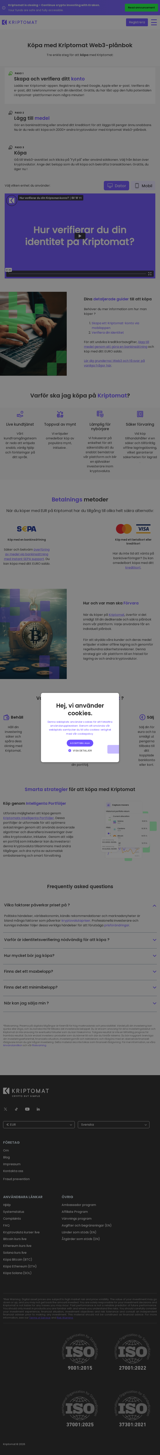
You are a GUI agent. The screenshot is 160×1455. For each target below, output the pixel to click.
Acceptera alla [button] (80, 743)
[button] (80, 750)
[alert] (80, 727)
